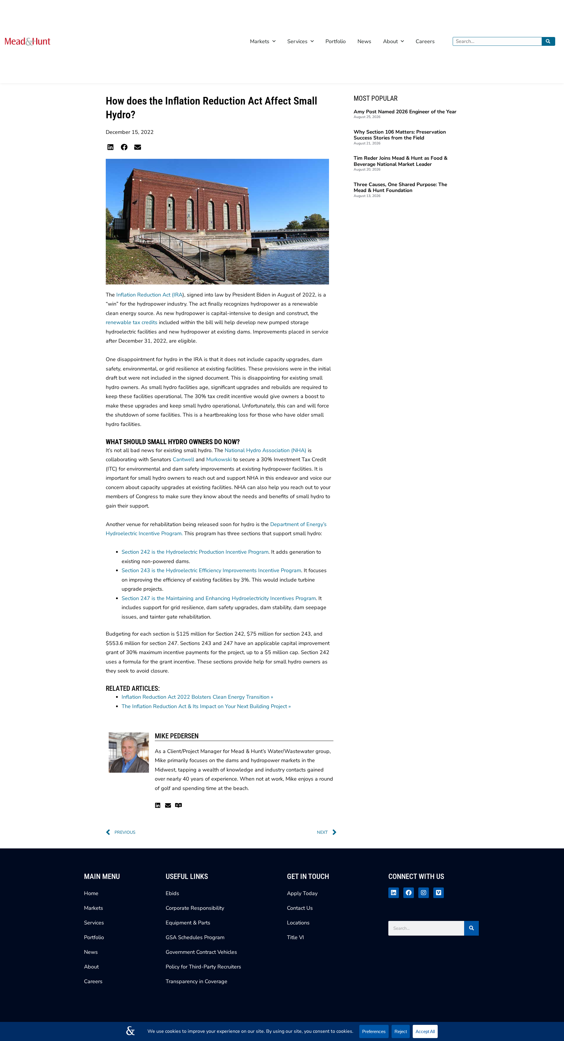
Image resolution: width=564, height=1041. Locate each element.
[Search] (548, 41)
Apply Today (302, 893)
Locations (298, 922)
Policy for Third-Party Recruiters (203, 966)
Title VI (295, 937)
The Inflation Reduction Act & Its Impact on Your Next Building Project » (206, 706)
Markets (259, 41)
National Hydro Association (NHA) (265, 450)
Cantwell (183, 459)
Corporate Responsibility (195, 908)
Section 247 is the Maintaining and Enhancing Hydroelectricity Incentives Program (219, 598)
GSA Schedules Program (195, 937)
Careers (425, 41)
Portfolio (335, 41)
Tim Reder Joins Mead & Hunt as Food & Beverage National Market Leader (400, 161)
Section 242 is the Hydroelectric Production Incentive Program (195, 551)
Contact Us (300, 908)
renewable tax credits (131, 322)
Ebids (172, 893)
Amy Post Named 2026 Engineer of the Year (405, 111)
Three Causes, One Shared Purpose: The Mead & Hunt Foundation (400, 187)
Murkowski (219, 459)
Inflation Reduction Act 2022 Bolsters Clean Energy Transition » (197, 696)
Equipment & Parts (188, 922)
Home (91, 893)
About (390, 41)
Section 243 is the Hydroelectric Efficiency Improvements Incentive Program (211, 570)
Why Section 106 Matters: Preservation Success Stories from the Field (400, 135)
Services (297, 41)
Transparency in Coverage (196, 981)
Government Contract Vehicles (201, 952)
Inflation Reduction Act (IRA (149, 294)
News (364, 41)
